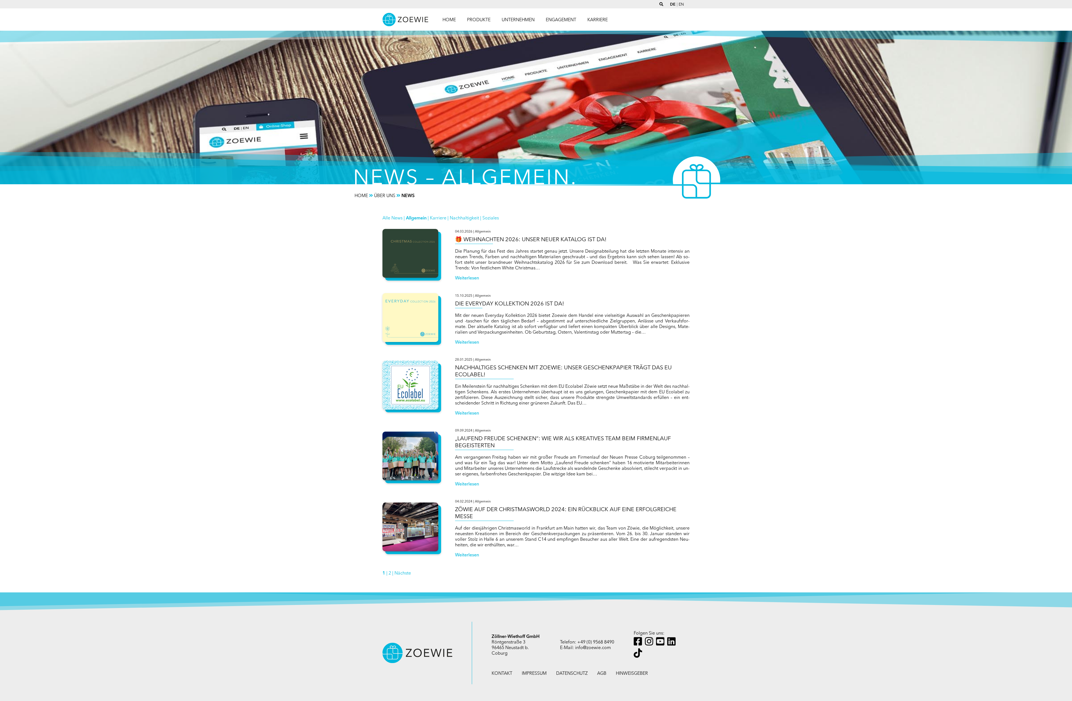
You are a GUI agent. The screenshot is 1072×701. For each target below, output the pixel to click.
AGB (601, 673)
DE (673, 4)
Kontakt (502, 673)
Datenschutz (572, 673)
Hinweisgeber (632, 673)
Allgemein (416, 218)
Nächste (402, 573)
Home (449, 19)
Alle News (392, 218)
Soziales (490, 218)
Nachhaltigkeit (464, 218)
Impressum (534, 673)
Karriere (438, 218)
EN (681, 4)
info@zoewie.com (593, 647)
